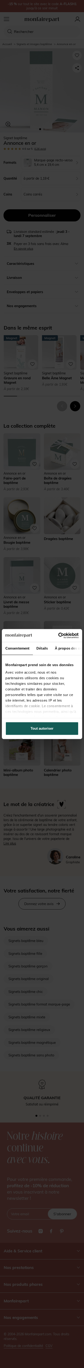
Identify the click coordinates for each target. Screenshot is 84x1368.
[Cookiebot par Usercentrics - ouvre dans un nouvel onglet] (59, 635)
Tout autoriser (42, 728)
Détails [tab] (42, 648)
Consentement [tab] (17, 648)
